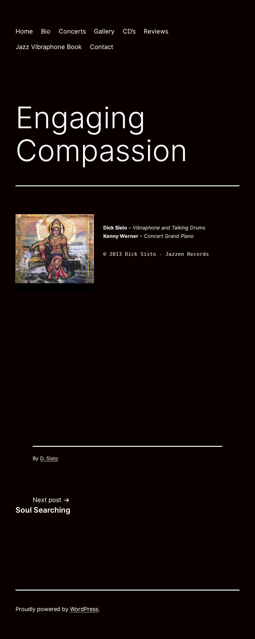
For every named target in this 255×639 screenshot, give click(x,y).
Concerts (72, 31)
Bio (45, 31)
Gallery (104, 31)
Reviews (156, 31)
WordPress (84, 609)
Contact (101, 47)
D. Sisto (49, 458)
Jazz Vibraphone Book (49, 47)
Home (24, 31)
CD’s (129, 31)
